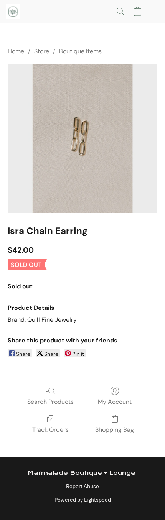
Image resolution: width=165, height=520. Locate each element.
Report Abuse (82, 486)
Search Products (50, 402)
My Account (115, 402)
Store (41, 51)
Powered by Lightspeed (82, 499)
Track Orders (50, 430)
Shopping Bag (114, 430)
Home (16, 51)
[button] (13, 11)
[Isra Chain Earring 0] (82, 138)
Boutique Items (80, 51)
